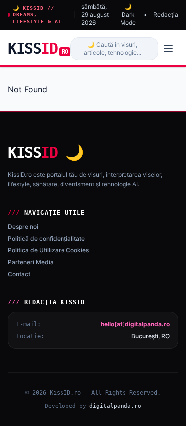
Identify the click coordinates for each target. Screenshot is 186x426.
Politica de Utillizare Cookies (48, 250)
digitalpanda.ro (115, 406)
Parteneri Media (31, 262)
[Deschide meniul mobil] (168, 49)
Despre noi (23, 226)
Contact (19, 274)
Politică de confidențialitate (46, 238)
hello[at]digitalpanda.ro (135, 324)
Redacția (165, 14)
